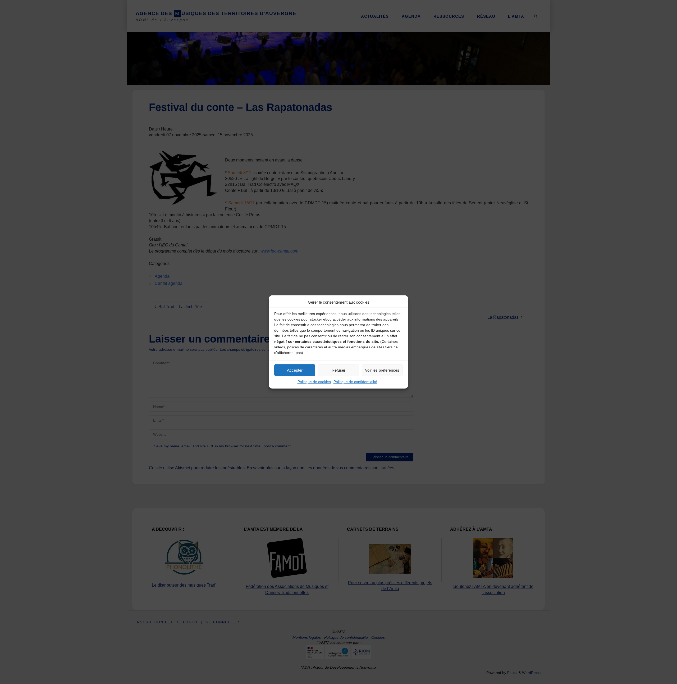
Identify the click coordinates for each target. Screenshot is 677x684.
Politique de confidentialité (355, 382)
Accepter (295, 370)
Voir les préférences (382, 370)
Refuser (338, 370)
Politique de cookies (314, 382)
